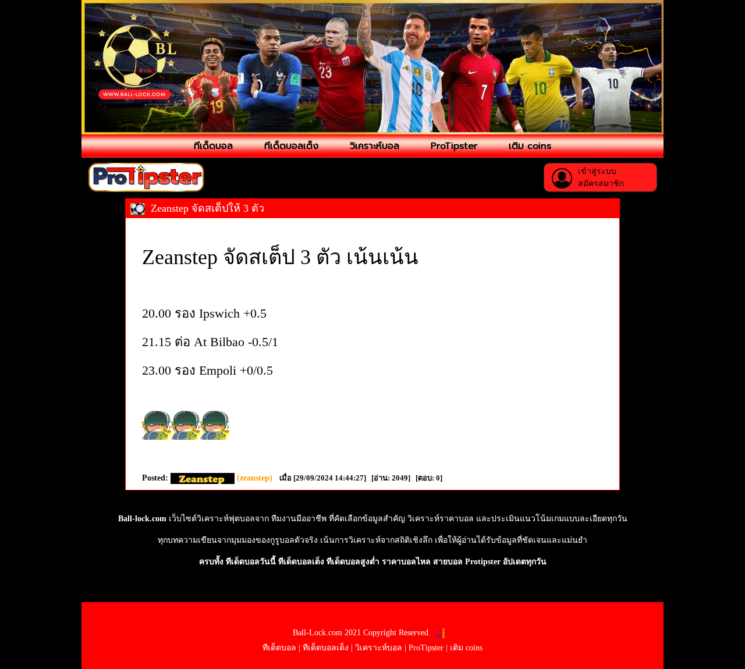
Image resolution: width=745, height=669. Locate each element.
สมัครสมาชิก (601, 183)
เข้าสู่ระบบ (597, 171)
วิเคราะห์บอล (374, 146)
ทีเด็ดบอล (213, 146)
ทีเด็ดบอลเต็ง (291, 146)
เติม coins (530, 146)
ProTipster (454, 146)
